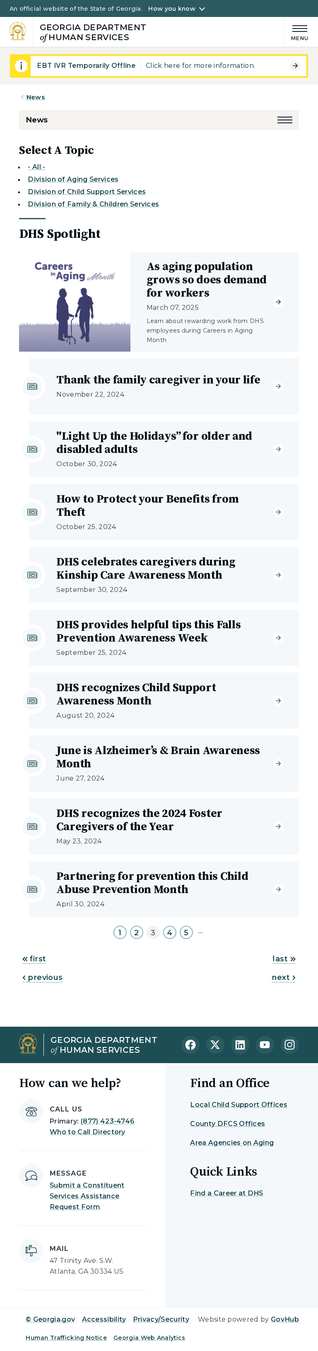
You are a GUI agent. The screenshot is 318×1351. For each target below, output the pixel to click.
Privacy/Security (161, 1319)
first (37, 958)
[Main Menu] (296, 31)
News (35, 97)
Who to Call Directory (87, 1132)
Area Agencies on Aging (232, 1143)
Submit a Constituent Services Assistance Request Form (87, 1196)
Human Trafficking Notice (66, 1337)
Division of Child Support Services (87, 192)
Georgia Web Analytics (149, 1337)
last (279, 958)
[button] (284, 120)
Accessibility (104, 1319)
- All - (36, 167)
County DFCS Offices (227, 1124)
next (280, 977)
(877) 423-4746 (107, 1121)
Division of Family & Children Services (93, 204)
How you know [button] (171, 8)
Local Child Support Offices (238, 1105)
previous (44, 977)
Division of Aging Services (73, 179)
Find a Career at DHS (226, 1193)
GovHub (285, 1319)
